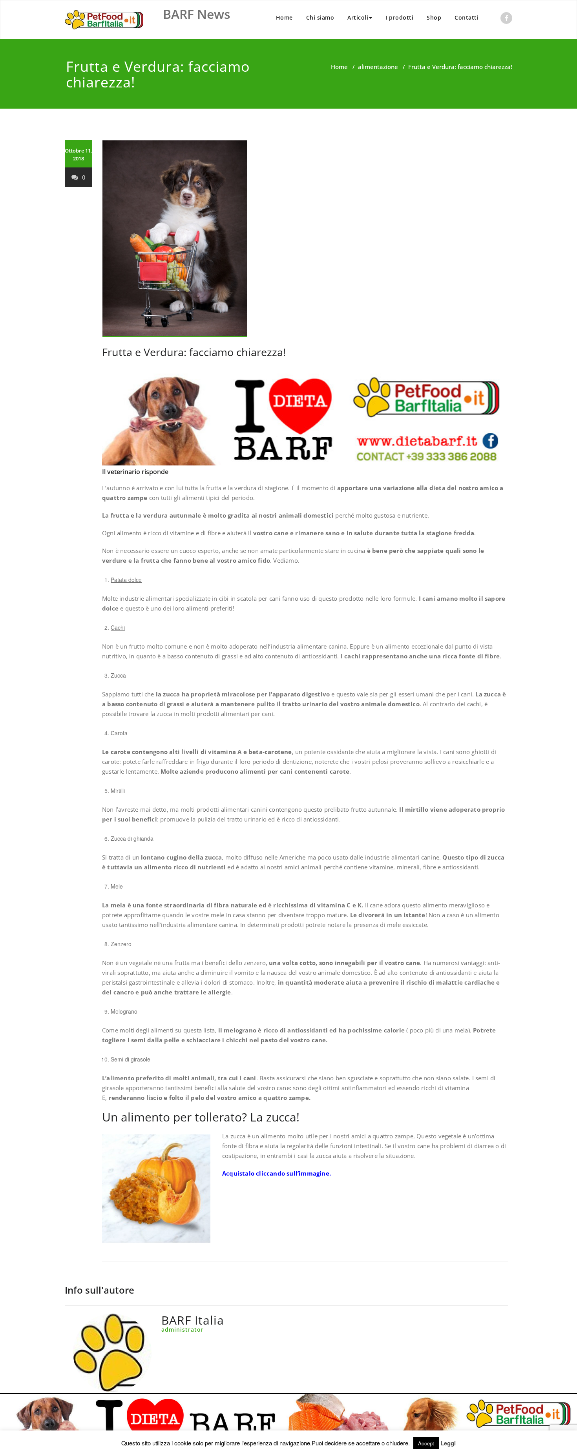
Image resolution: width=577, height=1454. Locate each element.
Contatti (466, 17)
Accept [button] (426, 1443)
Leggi (448, 1443)
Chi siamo (320, 17)
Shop (434, 17)
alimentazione (378, 67)
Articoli (357, 17)
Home (284, 17)
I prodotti (399, 17)
